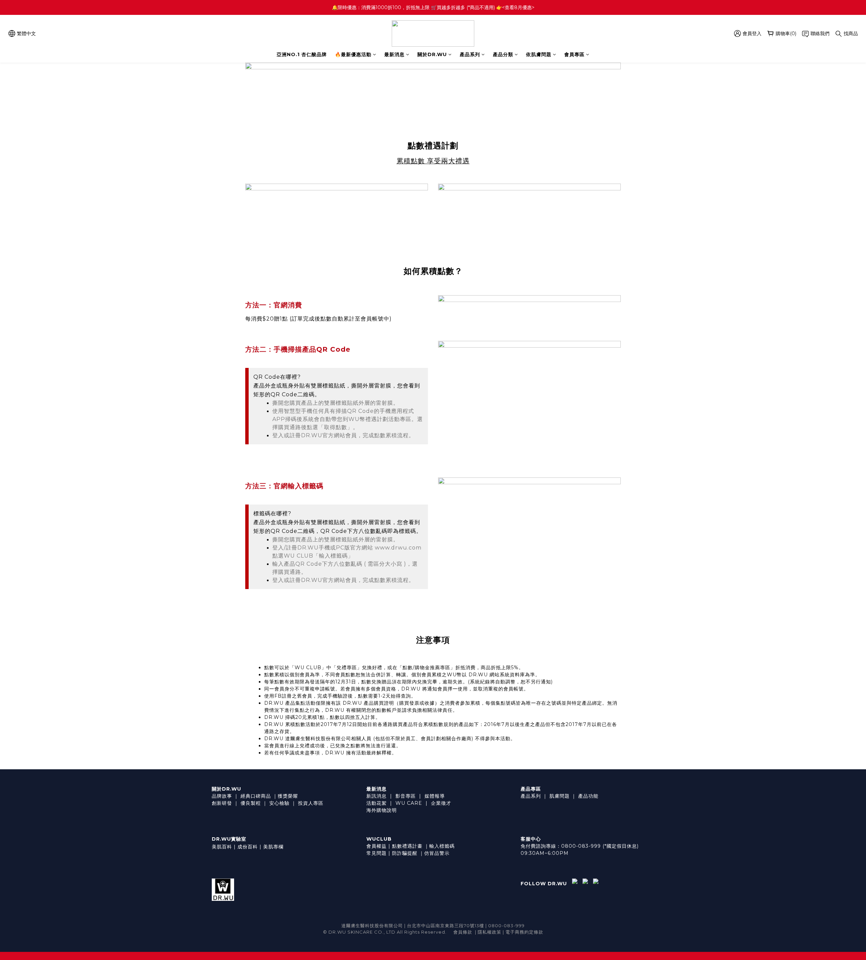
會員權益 (376, 846)
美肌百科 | (224, 847)
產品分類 (503, 54)
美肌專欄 (273, 847)
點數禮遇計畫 (407, 846)
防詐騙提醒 (404, 853)
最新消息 (394, 54)
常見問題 (376, 853)
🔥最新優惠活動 (353, 54)
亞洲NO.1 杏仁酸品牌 (302, 54)
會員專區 (574, 54)
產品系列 (470, 54)
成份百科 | (249, 847)
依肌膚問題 (538, 54)
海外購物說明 (381, 810)
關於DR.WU (432, 54)
